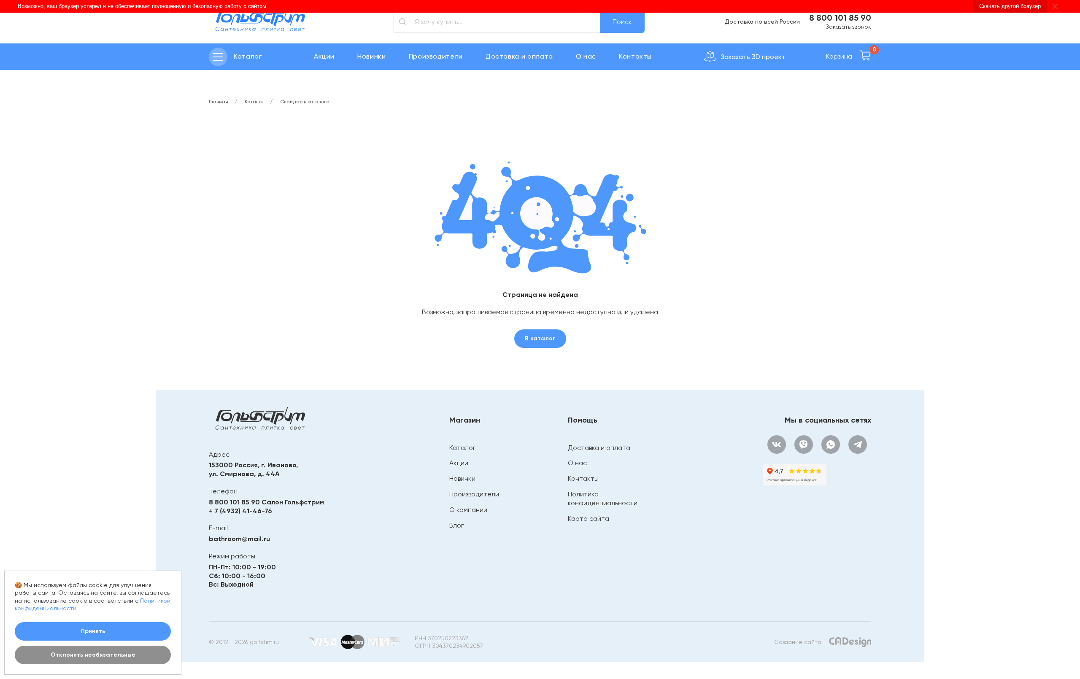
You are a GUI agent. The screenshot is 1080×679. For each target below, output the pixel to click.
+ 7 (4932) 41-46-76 (240, 511)
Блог (456, 525)
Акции (324, 56)
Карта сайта (588, 519)
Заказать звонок (848, 26)
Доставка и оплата (519, 56)
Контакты (635, 56)
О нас (586, 56)
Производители (436, 56)
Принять (93, 631)
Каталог (462, 448)
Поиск (622, 22)
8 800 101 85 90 (840, 18)
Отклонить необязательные (93, 654)
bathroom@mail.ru (239, 539)
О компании (468, 510)
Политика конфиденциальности (602, 498)
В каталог (540, 338)
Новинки (371, 56)
